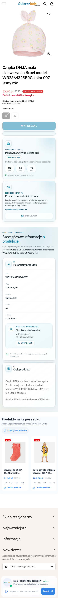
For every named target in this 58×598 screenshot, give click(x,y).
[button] (52, 4)
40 (6, 115)
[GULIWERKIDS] (29, 4)
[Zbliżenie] (48, 54)
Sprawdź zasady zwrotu (14, 209)
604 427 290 (26, 343)
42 (15, 115)
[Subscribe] (52, 566)
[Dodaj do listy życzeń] (48, 14)
